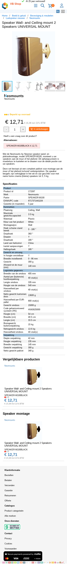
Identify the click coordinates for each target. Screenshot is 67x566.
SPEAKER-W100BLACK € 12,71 (21, 146)
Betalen (8, 480)
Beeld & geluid (19, 15)
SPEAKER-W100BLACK (16, 395)
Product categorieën (14, 511)
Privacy (8, 538)
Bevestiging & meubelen (41, 15)
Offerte (8, 500)
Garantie (9, 490)
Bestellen (9, 475)
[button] (62, 34)
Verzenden (9, 485)
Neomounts (34, 18)
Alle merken (10, 516)
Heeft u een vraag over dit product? (20, 136)
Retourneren (10, 495)
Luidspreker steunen (15, 18)
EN (62, 11)
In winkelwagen (40, 129)
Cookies (8, 543)
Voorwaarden (11, 548)
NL (58, 11)
